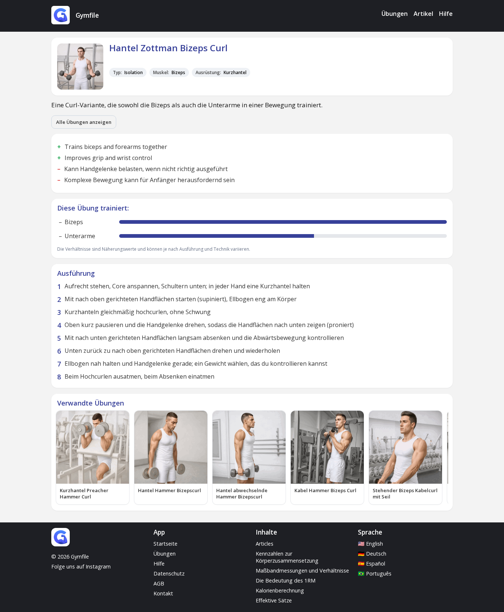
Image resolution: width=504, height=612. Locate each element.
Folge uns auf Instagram (81, 566)
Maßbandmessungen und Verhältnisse (302, 570)
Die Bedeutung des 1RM (285, 580)
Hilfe (446, 14)
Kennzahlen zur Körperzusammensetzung (287, 557)
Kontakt (163, 593)
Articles (264, 543)
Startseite (165, 543)
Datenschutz (168, 573)
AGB (158, 583)
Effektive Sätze (274, 600)
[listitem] (93, 457)
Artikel (423, 14)
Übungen (395, 14)
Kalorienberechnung (280, 590)
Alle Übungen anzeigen (83, 122)
